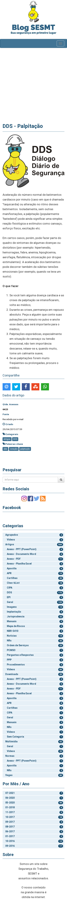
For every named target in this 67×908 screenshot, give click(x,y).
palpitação (25, 449)
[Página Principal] (33, 11)
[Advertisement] (33, 84)
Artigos (7, 439)
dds (5, 449)
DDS (15, 439)
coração (14, 449)
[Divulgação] (33, 160)
